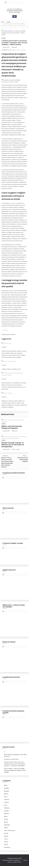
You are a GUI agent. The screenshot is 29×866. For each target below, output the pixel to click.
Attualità (6, 788)
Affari (5, 785)
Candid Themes (17, 862)
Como (5, 796)
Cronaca (6, 802)
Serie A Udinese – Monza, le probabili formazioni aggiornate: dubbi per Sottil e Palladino (15, 770)
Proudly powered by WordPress (11, 860)
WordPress (7, 847)
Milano (6, 330)
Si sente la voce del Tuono (11, 759)
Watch (6, 844)
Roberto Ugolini (16, 449)
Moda (5, 816)
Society (6, 833)
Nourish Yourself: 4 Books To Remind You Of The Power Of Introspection (13, 445)
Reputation (7, 825)
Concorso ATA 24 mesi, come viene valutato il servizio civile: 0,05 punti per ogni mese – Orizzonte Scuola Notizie (14, 763)
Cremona (6, 799)
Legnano (6, 811)
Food (5, 805)
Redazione (14, 47)
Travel (6, 839)
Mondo (6, 819)
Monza (6, 822)
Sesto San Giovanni (9, 830)
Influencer (6, 808)
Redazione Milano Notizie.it (18, 50)
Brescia (6, 794)
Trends (6, 841)
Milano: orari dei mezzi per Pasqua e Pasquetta (12, 427)
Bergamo (6, 791)
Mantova (6, 813)
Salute (6, 827)
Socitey (4, 38)
